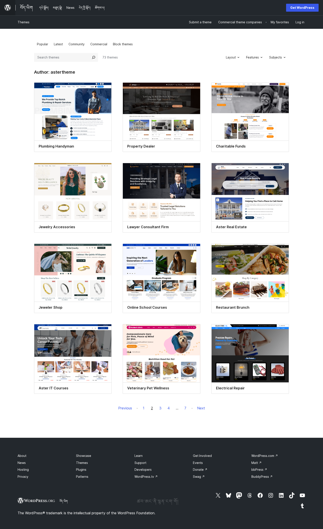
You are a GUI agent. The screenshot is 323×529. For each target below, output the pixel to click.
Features (252, 57)
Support (140, 463)
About (22, 456)
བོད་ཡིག (64, 501)
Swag (199, 476)
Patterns (82, 476)
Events (198, 463)
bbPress (259, 469)
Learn (138, 456)
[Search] (93, 57)
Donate (200, 469)
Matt (256, 463)
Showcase (83, 456)
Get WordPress (302, 7)
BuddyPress (262, 476)
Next (201, 408)
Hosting (23, 469)
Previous (125, 408)
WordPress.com (264, 456)
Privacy (23, 476)
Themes (23, 22)
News (22, 463)
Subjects (275, 57)
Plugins (81, 469)
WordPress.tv (146, 476)
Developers (143, 469)
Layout (231, 57)
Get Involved (202, 456)
